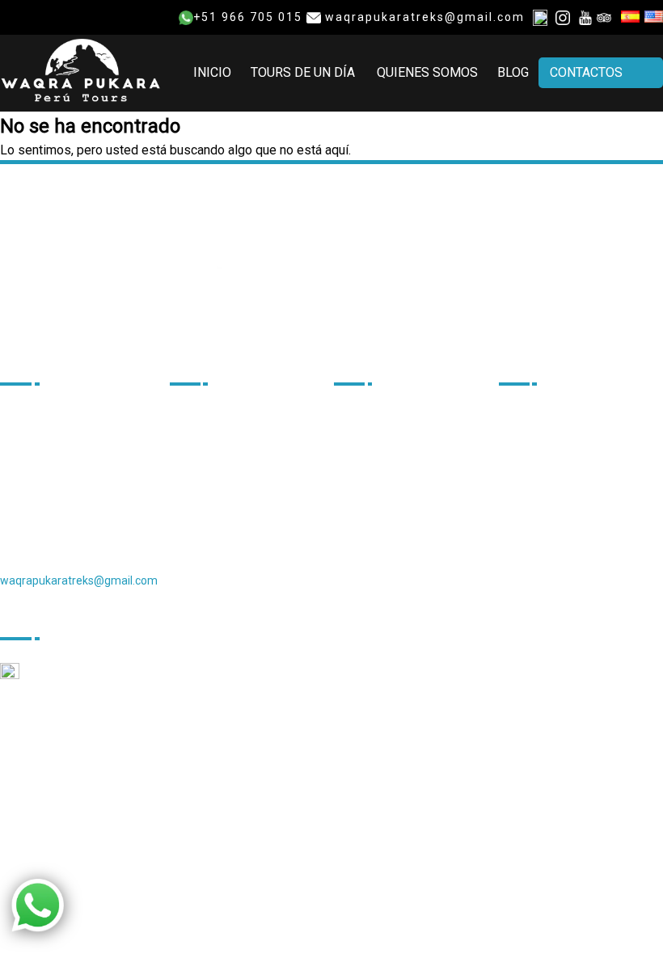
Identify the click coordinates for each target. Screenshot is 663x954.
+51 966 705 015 (247, 17)
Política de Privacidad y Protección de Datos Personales (401, 546)
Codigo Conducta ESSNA (412, 597)
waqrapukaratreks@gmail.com (423, 17)
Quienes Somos (427, 72)
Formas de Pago (389, 495)
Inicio (212, 72)
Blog (513, 72)
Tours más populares (566, 495)
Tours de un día (303, 72)
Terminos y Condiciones (409, 468)
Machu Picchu (546, 440)
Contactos (586, 72)
